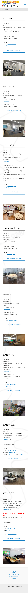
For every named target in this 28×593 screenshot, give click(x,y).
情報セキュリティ (14, 576)
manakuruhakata (12, 534)
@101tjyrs (8, 46)
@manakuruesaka (11, 450)
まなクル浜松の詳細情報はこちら (14, 325)
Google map (6, 32)
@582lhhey (8, 187)
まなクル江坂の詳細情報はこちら (14, 459)
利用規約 (14, 572)
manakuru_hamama (12, 320)
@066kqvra (8, 530)
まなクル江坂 (11, 454)
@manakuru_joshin (11, 384)
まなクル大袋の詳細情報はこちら (14, 111)
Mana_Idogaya (11, 254)
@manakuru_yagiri (11, 186)
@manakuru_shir (11, 44)
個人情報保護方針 (14, 574)
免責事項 (14, 579)
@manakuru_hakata (12, 528)
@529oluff (21, 454)
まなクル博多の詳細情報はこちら (14, 539)
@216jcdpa (8, 386)
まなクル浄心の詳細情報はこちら (14, 391)
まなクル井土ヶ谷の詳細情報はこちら (14, 259)
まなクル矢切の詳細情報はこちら (14, 192)
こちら (10, 369)
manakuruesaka (12, 452)
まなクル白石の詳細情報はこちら (14, 50)
